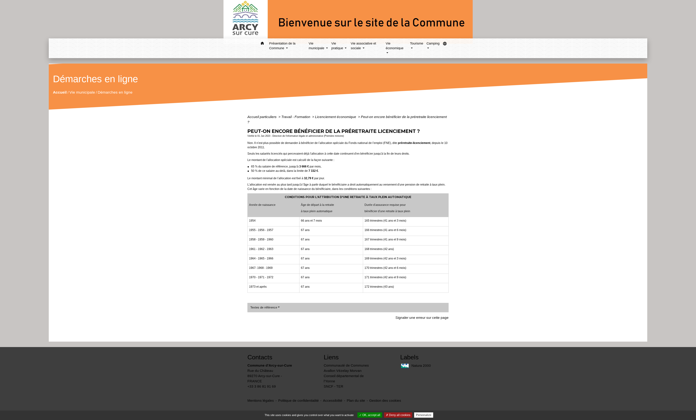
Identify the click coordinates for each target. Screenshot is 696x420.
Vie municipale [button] (317, 46)
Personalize (423, 415)
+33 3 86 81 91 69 (261, 386)
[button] (262, 43)
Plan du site (356, 400)
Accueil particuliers (262, 117)
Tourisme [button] (416, 43)
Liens (331, 357)
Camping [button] (433, 43)
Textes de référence (263, 307)
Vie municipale (82, 92)
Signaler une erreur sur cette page (422, 318)
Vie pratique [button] (337, 46)
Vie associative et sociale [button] (363, 46)
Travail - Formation (296, 117)
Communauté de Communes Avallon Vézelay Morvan (346, 368)
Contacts (259, 357)
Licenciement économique (336, 117)
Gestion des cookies (385, 400)
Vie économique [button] (394, 46)
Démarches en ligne (115, 92)
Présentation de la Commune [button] (282, 46)
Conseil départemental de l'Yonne (344, 378)
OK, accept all (371, 415)
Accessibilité (332, 400)
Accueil (60, 92)
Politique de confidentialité (298, 400)
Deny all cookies (399, 415)
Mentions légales (260, 400)
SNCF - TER (333, 386)
